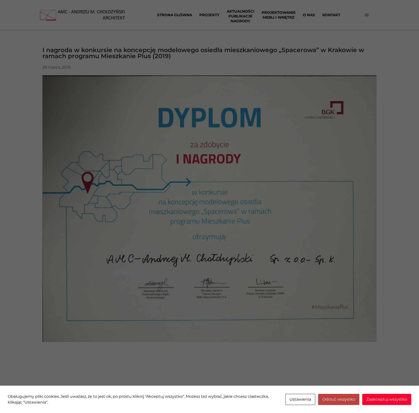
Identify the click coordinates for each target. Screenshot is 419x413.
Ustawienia (300, 399)
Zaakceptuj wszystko (386, 399)
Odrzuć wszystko (338, 399)
